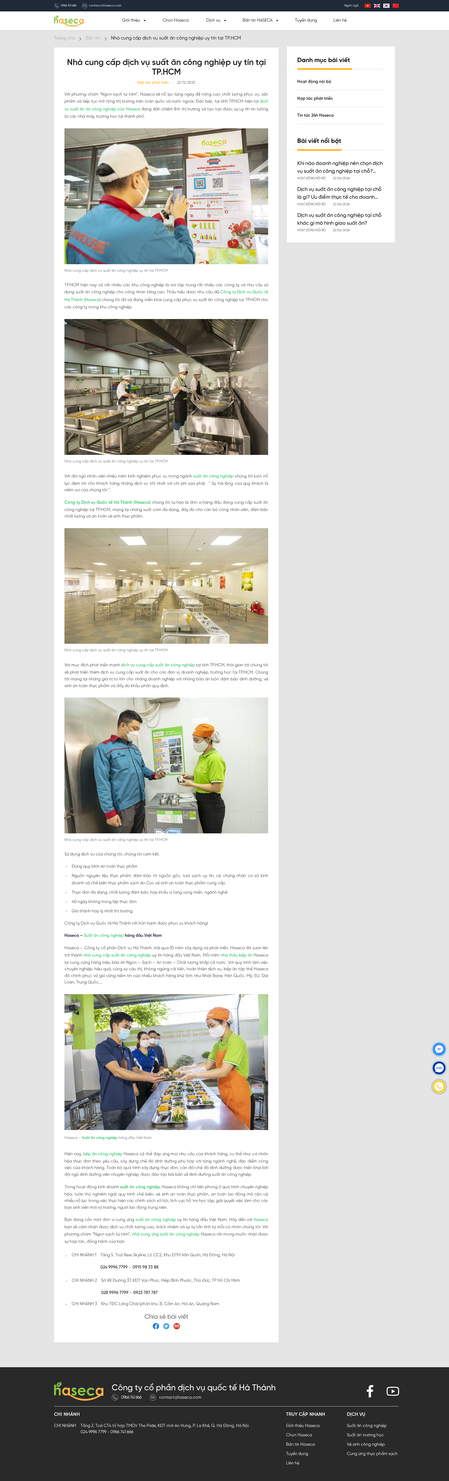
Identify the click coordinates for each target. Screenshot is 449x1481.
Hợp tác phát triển (315, 98)
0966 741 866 (68, 5)
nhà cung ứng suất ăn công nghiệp (166, 1234)
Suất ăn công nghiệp (104, 935)
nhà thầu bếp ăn (237, 955)
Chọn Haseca (176, 20)
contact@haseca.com (105, 5)
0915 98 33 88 (146, 1267)
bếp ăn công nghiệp (103, 1154)
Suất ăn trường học (365, 1435)
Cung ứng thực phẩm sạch (372, 1454)
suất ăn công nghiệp (213, 476)
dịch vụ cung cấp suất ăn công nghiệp (158, 665)
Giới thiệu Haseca (303, 1426)
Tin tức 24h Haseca (315, 115)
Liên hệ (340, 20)
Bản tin (93, 38)
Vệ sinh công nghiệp (366, 1444)
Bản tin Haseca (300, 1444)
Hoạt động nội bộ (314, 81)
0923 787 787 (145, 1293)
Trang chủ (64, 38)
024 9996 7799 (114, 1267)
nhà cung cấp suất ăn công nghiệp (117, 955)
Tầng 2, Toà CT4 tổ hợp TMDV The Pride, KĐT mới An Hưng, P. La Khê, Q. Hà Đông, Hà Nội (165, 1426)
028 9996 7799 (114, 1293)
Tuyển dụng (306, 20)
